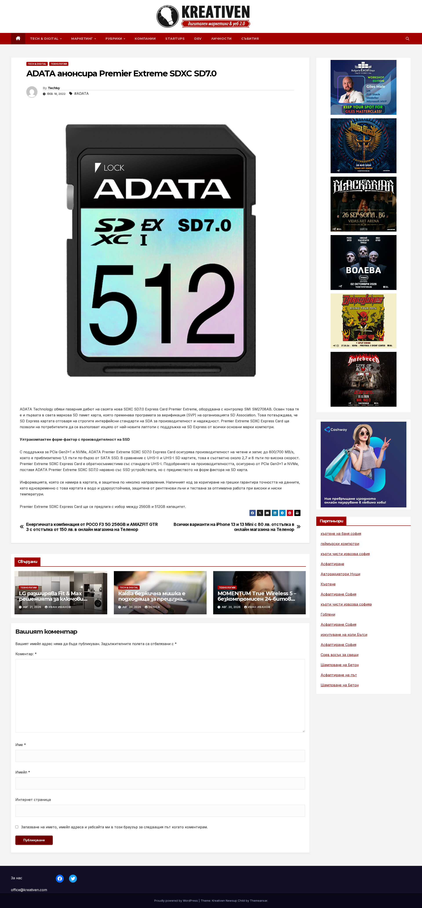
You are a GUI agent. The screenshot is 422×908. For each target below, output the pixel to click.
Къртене (328, 584)
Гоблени (328, 614)
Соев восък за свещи (339, 655)
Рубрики (114, 39)
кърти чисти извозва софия (345, 554)
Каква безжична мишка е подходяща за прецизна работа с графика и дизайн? (156, 599)
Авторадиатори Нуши (340, 574)
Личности (221, 39)
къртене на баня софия (341, 533)
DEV (198, 39)
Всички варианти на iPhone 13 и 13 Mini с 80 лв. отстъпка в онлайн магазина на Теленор (234, 527)
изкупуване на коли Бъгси (344, 634)
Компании (145, 39)
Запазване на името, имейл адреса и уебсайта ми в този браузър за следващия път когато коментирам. (114, 827)
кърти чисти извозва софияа (346, 604)
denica (154, 607)
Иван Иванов (60, 607)
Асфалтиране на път (339, 675)
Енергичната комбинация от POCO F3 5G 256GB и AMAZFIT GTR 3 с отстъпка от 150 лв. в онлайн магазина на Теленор (92, 527)
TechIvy (54, 88)
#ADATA (81, 93)
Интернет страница (33, 799)
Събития (250, 39)
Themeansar (258, 900)
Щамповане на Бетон (340, 665)
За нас (16, 878)
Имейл (22, 772)
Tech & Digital (45, 39)
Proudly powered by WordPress (176, 900)
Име (20, 745)
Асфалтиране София (338, 594)
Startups (175, 39)
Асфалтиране (332, 564)
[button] (407, 38)
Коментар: (26, 654)
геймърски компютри (340, 543)
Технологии (59, 64)
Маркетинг (82, 39)
